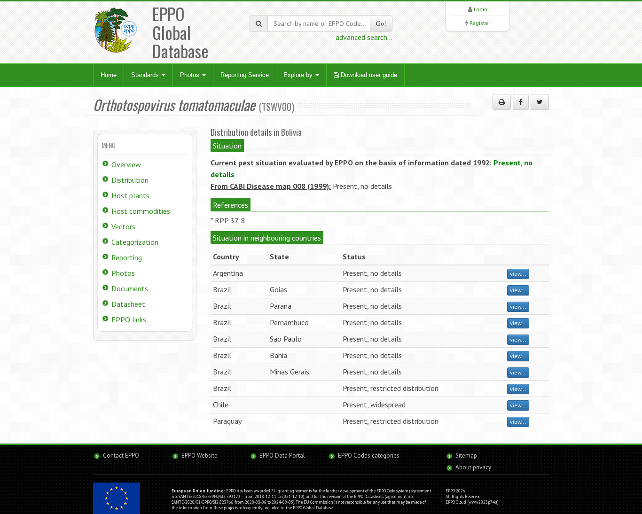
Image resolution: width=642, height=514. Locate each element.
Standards (146, 74)
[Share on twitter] (540, 102)
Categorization (134, 242)
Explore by (298, 74)
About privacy (473, 467)
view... (518, 273)
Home (109, 74)
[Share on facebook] (521, 102)
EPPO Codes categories (368, 455)
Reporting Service (244, 74)
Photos (190, 74)
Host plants (130, 195)
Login (480, 9)
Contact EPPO (121, 455)
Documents (129, 288)
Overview (126, 164)
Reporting (126, 257)
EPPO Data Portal (282, 455)
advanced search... (364, 37)
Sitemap (466, 455)
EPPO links (128, 319)
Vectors (123, 226)
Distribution (130, 180)
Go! (381, 23)
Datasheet (128, 304)
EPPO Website (199, 455)
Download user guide (368, 74)
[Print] (502, 102)
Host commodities (140, 211)
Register (480, 22)
